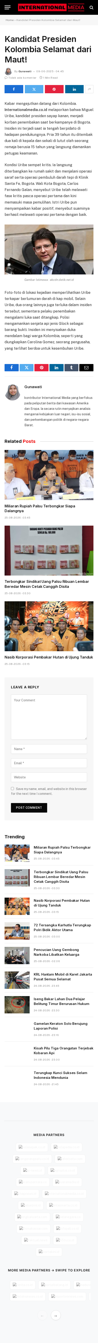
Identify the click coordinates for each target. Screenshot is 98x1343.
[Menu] (7, 7)
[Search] (91, 7)
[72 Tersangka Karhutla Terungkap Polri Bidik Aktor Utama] (17, 931)
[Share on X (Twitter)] (34, 89)
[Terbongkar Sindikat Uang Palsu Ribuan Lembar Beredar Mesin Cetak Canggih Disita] (49, 551)
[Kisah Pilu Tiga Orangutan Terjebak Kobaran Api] (17, 1054)
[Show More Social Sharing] (89, 89)
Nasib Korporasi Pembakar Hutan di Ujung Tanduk (49, 657)
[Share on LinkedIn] (74, 89)
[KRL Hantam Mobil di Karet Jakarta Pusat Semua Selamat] (17, 980)
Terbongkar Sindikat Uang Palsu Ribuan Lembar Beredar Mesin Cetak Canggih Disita (47, 584)
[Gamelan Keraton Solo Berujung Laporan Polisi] (17, 1029)
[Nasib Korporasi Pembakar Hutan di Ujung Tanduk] (49, 626)
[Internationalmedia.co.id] (51, 7)
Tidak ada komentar (22, 77)
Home (10, 20)
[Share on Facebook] (14, 89)
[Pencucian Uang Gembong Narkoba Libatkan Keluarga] (17, 955)
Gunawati (24, 71)
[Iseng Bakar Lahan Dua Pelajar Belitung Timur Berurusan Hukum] (17, 1004)
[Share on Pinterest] (54, 89)
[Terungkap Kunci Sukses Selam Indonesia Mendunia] (17, 1078)
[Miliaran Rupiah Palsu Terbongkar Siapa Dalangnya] (49, 475)
